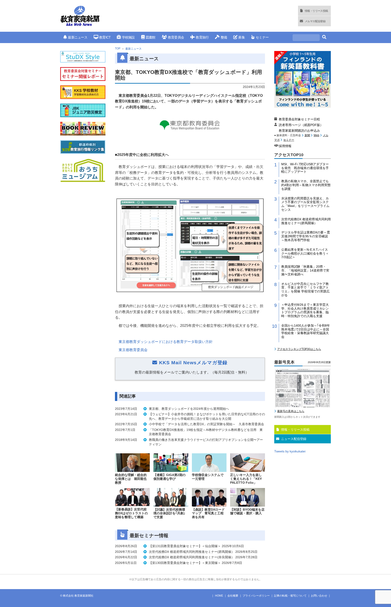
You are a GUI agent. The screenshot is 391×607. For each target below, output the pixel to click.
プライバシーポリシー (256, 595)
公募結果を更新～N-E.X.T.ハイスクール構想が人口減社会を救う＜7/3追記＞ (305, 253)
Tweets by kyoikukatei (289, 451)
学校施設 (128, 37)
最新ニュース (77, 37)
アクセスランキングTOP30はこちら (299, 349)
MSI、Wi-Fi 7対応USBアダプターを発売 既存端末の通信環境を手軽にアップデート (305, 168)
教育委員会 (176, 37)
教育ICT (104, 37)
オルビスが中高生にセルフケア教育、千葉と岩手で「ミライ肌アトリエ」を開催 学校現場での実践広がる (305, 289)
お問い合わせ (319, 595)
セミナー (262, 37)
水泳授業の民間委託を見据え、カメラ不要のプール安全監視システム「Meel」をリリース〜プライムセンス (305, 204)
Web (316, 135)
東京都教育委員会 (133, 350)
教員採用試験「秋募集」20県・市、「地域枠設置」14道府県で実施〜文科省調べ (305, 270)
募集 (241, 37)
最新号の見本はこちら (290, 411)
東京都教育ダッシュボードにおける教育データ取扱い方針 (166, 342)
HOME (219, 595)
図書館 (150, 37)
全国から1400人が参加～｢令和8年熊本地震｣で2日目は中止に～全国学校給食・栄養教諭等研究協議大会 (305, 331)
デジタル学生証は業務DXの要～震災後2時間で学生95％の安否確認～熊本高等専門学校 (305, 236)
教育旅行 (202, 37)
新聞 (307, 135)
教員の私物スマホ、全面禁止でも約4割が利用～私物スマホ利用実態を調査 (306, 185)
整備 (224, 37)
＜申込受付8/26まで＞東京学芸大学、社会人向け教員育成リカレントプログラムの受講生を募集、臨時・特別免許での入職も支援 (305, 310)
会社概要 (232, 595)
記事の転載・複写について (290, 595)
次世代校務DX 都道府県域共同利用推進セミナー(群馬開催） (306, 221)
